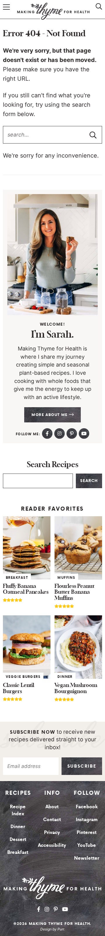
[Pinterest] (71, 433)
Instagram (87, 819)
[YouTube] (84, 433)
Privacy (52, 832)
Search (89, 480)
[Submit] (93, 135)
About (52, 806)
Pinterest (87, 832)
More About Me (50, 414)
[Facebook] (47, 433)
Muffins (66, 577)
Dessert (18, 839)
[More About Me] (52, 254)
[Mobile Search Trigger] (97, 12)
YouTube (86, 845)
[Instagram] (59, 433)
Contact (52, 819)
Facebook (87, 806)
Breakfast (17, 577)
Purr (60, 929)
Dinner (65, 676)
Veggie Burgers (23, 676)
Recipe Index (18, 810)
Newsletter (86, 858)
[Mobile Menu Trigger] (7, 12)
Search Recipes (52, 465)
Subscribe (81, 766)
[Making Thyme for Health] (52, 887)
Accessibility (52, 845)
